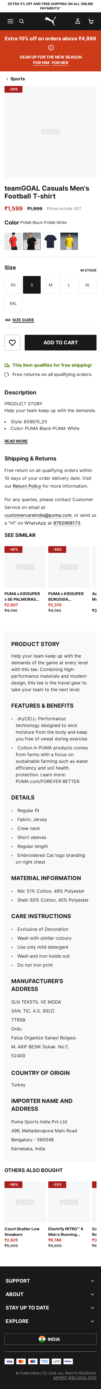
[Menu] (10, 21)
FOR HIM (41, 62)
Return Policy (27, 486)
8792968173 (66, 523)
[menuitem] (75, 1378)
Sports (17, 78)
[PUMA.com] (50, 21)
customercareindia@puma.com (38, 515)
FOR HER (60, 62)
